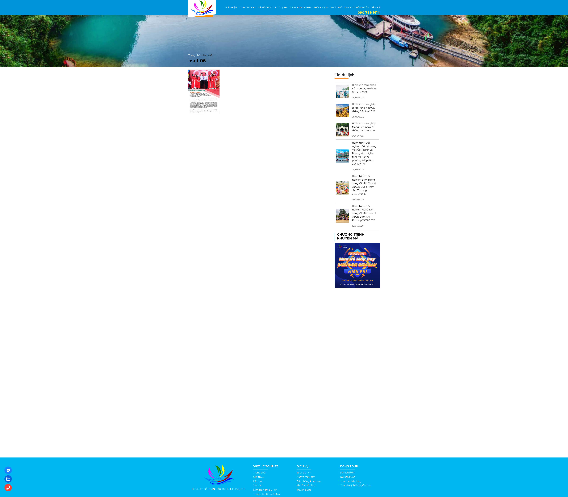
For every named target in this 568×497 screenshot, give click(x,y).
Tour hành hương (350, 481)
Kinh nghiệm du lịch (265, 489)
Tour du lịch (304, 472)
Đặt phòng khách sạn (309, 481)
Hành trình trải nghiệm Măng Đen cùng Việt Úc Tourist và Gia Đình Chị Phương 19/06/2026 (364, 216)
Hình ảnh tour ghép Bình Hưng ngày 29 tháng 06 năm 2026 (364, 110)
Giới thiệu (258, 477)
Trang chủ (194, 55)
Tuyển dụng (304, 489)
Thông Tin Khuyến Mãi (266, 494)
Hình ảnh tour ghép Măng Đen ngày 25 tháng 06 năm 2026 (364, 129)
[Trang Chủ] (202, 7)
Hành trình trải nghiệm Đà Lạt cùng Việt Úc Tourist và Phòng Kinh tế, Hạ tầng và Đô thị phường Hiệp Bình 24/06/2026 (364, 156)
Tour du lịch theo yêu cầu (355, 485)
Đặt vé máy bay (306, 477)
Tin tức (257, 485)
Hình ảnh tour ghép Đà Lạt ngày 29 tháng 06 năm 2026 (364, 91)
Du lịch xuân (347, 477)
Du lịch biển (347, 472)
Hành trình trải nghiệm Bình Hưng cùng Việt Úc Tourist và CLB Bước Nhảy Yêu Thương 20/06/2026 (364, 188)
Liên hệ (257, 481)
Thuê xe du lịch (306, 485)
